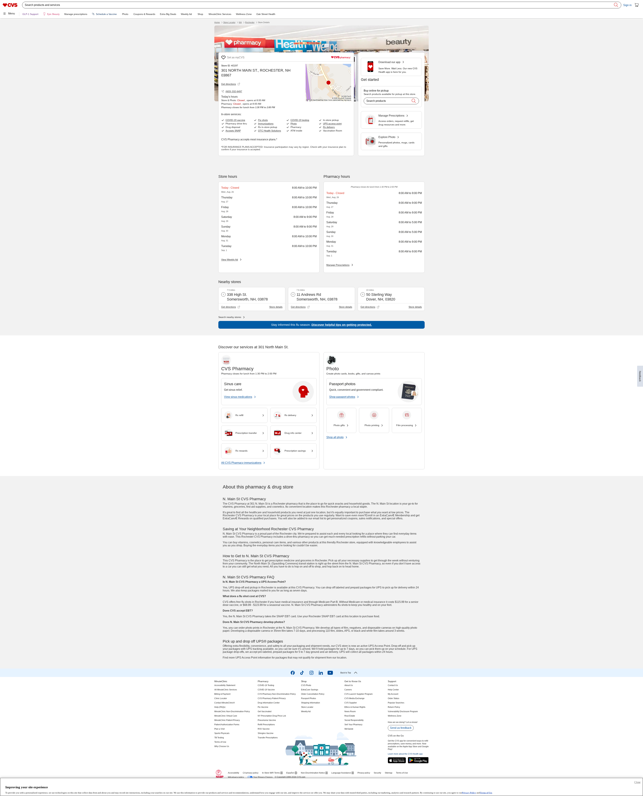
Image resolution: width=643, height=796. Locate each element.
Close (637, 782)
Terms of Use (486, 792)
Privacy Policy (469, 792)
